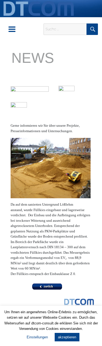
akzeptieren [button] (67, 337)
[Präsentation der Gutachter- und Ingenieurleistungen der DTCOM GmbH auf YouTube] (66, 93)
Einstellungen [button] (37, 337)
